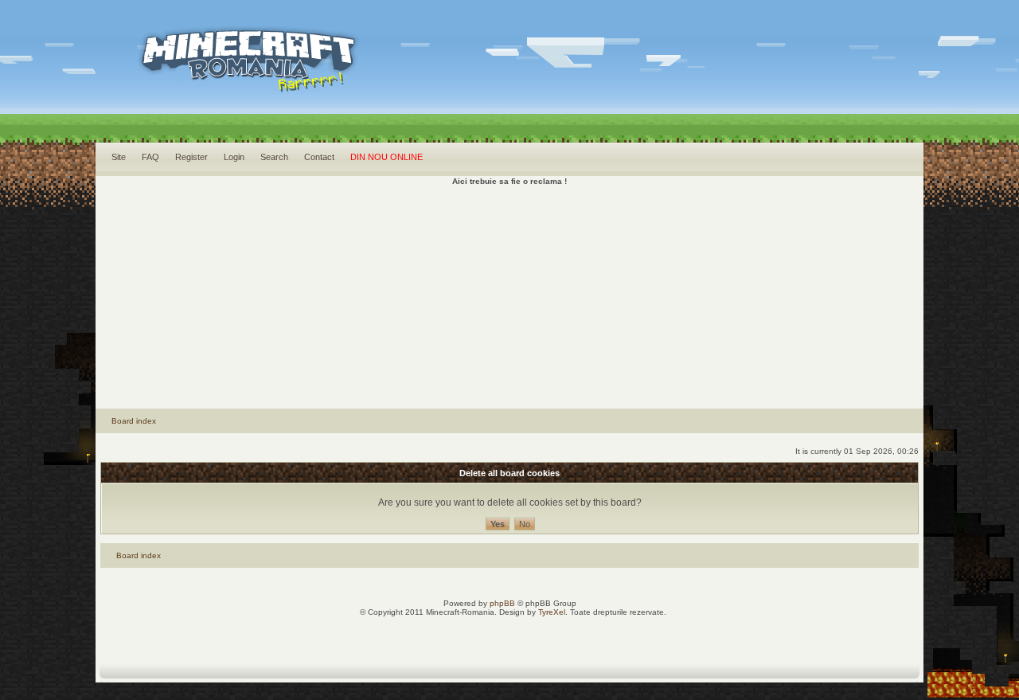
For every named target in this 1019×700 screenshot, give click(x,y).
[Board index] (220, 80)
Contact (319, 157)
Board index (133, 420)
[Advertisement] (509, 297)
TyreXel (551, 612)
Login (234, 157)
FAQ (150, 157)
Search (274, 157)
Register (191, 157)
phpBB (502, 603)
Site (118, 157)
